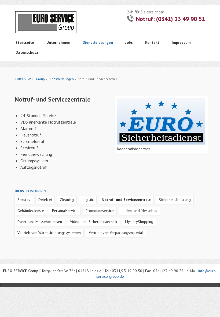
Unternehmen (58, 42)
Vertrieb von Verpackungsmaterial (116, 232)
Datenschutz (27, 52)
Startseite (25, 42)
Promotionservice (100, 210)
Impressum (181, 42)
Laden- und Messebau (139, 210)
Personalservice (65, 210)
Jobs (129, 42)
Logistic (88, 199)
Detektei (45, 199)
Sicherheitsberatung (175, 199)
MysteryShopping (139, 221)
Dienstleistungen (98, 42)
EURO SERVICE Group (30, 79)
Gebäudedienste (30, 210)
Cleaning (67, 199)
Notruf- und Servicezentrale (126, 199)
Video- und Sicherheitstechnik (93, 221)
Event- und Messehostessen (39, 221)
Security (23, 199)
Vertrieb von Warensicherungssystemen (49, 232)
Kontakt (152, 42)
